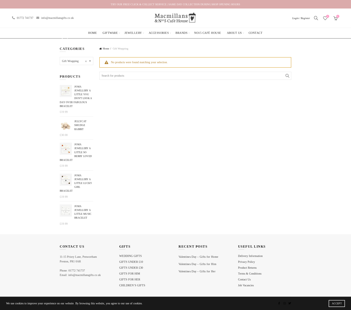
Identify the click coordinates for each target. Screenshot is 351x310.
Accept (337, 303)
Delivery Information (250, 256)
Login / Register (301, 18)
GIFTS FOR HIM (129, 273)
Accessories (159, 32)
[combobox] (76, 61)
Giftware (110, 32)
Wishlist (327, 16)
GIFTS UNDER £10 (131, 261)
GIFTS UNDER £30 (131, 267)
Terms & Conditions (249, 273)
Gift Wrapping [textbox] (74, 61)
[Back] (65, 39)
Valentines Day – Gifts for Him (197, 264)
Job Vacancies (246, 285)
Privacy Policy (246, 261)
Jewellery (133, 32)
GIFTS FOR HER (129, 279)
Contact (256, 32)
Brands (181, 32)
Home (92, 32)
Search (287, 76)
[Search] (316, 18)
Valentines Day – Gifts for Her (197, 271)
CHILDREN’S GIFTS (132, 285)
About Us (234, 32)
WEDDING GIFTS (130, 256)
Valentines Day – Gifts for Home (198, 256)
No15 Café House (207, 32)
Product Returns (247, 267)
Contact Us (244, 279)
